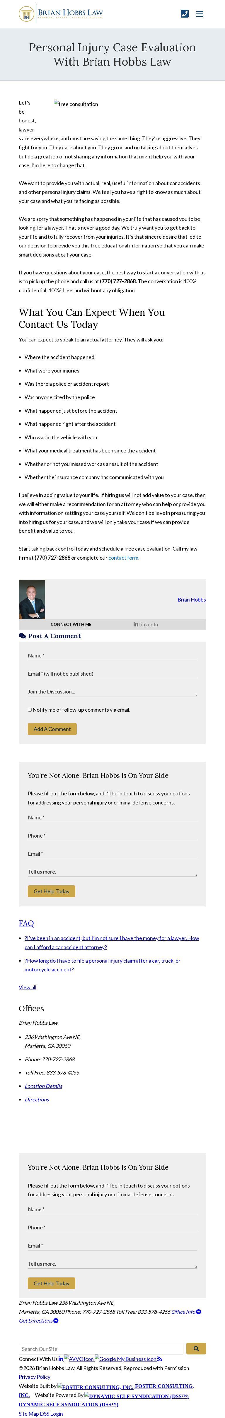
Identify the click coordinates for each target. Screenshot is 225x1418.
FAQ (26, 923)
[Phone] (185, 13)
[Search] (196, 1348)
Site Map (29, 1413)
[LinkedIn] (61, 1359)
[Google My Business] (126, 1359)
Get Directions (36, 1320)
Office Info (183, 1311)
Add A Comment (52, 729)
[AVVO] (79, 1359)
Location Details (43, 1086)
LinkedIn (148, 624)
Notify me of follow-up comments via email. (81, 709)
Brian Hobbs (192, 599)
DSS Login (51, 1413)
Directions (37, 1099)
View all (27, 987)
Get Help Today (51, 891)
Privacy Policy (34, 1376)
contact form (123, 557)
